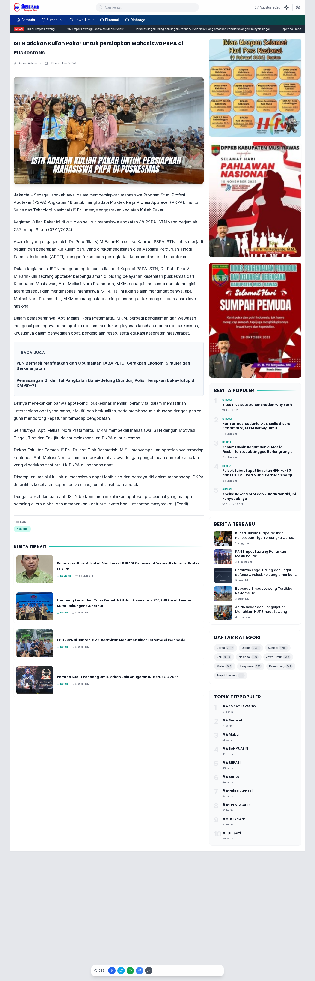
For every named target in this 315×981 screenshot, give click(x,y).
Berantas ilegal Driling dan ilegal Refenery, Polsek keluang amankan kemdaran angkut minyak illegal (190, 29)
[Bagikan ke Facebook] (112, 970)
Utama (250, 647)
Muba (224, 666)
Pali (223, 657)
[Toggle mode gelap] (286, 7)
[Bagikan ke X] (121, 970)
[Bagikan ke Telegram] (139, 970)
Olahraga (137, 20)
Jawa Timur (84, 20)
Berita (225, 647)
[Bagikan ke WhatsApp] (130, 970)
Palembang (280, 666)
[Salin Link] (148, 970)
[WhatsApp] (297, 7)
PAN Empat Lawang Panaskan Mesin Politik (83, 29)
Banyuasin (250, 666)
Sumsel (52, 20)
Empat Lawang (230, 675)
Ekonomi (112, 20)
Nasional (22, 529)
